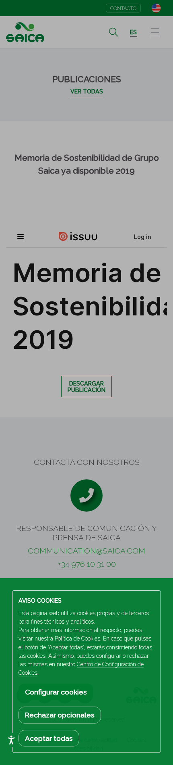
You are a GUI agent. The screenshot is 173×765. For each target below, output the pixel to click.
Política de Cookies (77, 638)
